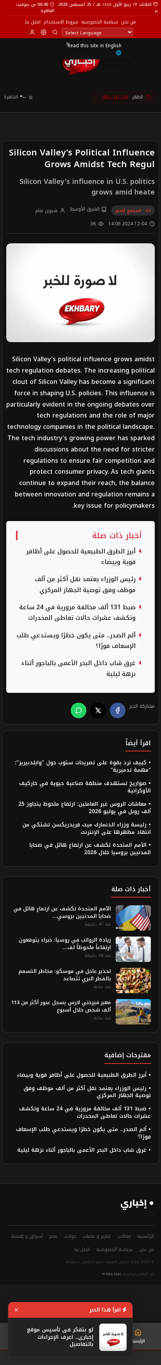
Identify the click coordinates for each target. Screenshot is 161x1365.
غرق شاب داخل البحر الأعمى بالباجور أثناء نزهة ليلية (78, 668)
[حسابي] (32, 32)
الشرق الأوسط (85, 209)
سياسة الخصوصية (99, 21)
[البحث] (54, 32)
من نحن (128, 21)
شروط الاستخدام (61, 21)
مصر (53, 1236)
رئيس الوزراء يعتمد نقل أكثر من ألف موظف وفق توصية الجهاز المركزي (85, 584)
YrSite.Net (111, 1274)
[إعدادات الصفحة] (43, 32)
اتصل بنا (33, 21)
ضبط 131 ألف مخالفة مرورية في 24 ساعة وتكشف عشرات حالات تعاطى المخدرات (77, 612)
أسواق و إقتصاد (26, 1236)
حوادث (70, 1236)
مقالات (124, 1236)
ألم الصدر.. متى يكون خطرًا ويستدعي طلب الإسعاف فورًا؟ (76, 640)
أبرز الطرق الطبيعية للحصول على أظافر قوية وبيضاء (81, 556)
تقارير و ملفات (97, 1236)
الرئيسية (145, 1236)
